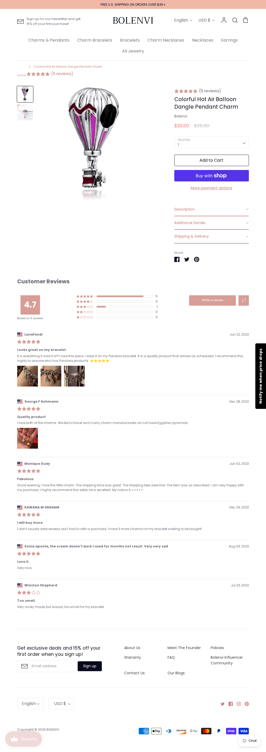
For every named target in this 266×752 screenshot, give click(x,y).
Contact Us (134, 673)
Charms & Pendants (48, 40)
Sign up (89, 666)
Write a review (212, 300)
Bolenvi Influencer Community (227, 660)
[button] (243, 300)
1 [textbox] (178, 144)
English (181, 20)
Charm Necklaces (166, 40)
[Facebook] (229, 703)
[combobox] (211, 142)
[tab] (211, 209)
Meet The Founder (184, 647)
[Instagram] (237, 703)
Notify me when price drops (260, 376)
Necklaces (202, 40)
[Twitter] (221, 703)
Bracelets (130, 40)
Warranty (132, 657)
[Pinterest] (245, 703)
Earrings (229, 40)
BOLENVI (133, 20)
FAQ (171, 657)
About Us (132, 647)
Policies (217, 647)
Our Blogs (176, 673)
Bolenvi (180, 116)
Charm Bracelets (94, 40)
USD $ (204, 20)
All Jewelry (133, 51)
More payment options (211, 188)
